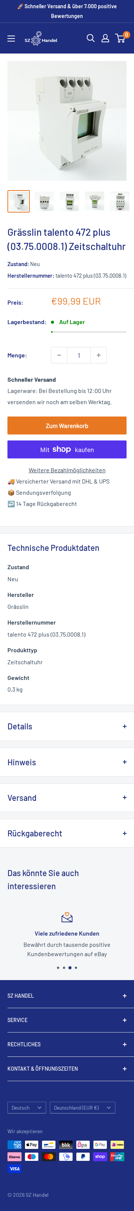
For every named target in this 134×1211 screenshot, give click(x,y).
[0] (120, 38)
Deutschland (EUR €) (76, 1107)
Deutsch (20, 1107)
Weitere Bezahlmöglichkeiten (67, 469)
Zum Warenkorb (67, 425)
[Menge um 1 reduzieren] (59, 355)
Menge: (17, 355)
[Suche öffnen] (91, 38)
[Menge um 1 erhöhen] (98, 355)
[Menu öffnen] (11, 39)
